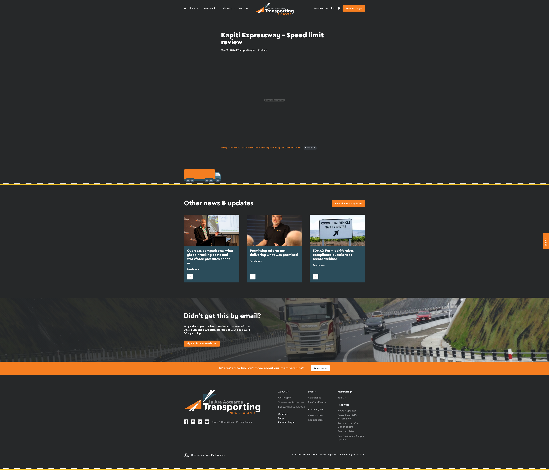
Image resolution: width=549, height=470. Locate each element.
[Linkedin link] (200, 422)
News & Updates (347, 411)
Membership (210, 8)
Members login (354, 9)
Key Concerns (316, 420)
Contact (283, 414)
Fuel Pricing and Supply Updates (351, 438)
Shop (332, 8)
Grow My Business (214, 455)
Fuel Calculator (346, 431)
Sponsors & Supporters (291, 402)
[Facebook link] (186, 422)
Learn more (320, 368)
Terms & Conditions (223, 422)
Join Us (342, 398)
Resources (319, 8)
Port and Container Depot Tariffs (348, 425)
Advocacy (227, 8)
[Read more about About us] (185, 8)
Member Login (286, 422)
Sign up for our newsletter (202, 344)
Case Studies (315, 415)
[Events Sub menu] (247, 9)
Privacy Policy (244, 422)
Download (310, 148)
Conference (314, 398)
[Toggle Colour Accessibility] (339, 8)
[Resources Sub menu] (327, 9)
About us (193, 8)
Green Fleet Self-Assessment (347, 417)
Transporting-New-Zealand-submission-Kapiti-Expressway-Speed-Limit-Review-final (261, 148)
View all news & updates (348, 204)
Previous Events (317, 402)
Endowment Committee (291, 407)
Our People (284, 398)
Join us (546, 242)
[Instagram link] (193, 422)
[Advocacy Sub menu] (234, 9)
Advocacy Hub (316, 409)
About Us (283, 392)
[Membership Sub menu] (218, 9)
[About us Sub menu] (200, 9)
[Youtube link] (207, 422)
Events (241, 8)
